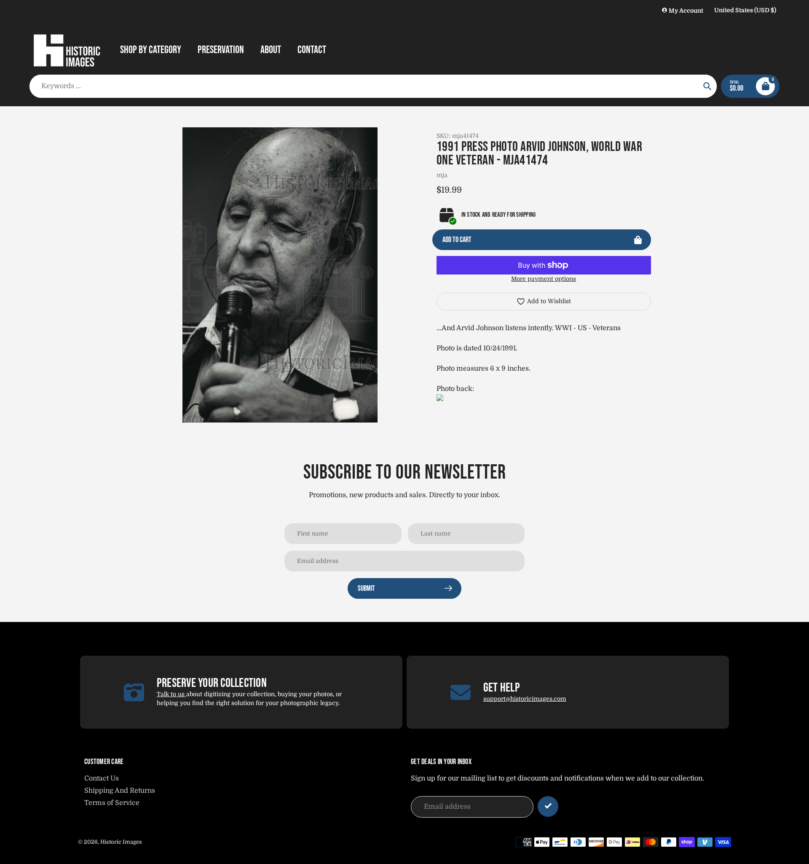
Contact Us (101, 778)
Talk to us (171, 694)
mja (442, 175)
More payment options (543, 278)
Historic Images (121, 842)
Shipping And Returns (119, 790)
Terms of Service (111, 803)
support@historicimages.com (524, 698)
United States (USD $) (745, 10)
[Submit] (548, 806)
